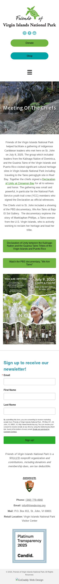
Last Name (10, 404)
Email (7, 375)
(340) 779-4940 (34, 499)
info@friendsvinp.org (33, 505)
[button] (29, 42)
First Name (10, 390)
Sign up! (29, 440)
